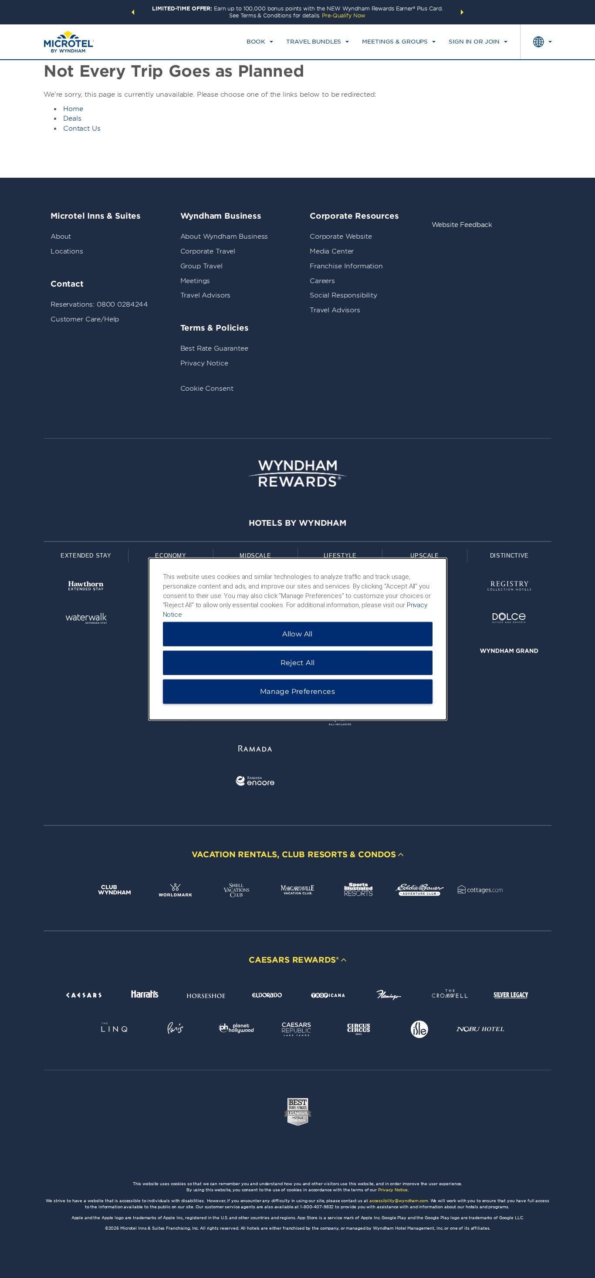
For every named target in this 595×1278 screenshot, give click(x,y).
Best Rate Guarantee (214, 348)
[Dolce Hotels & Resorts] (509, 619)
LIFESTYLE (340, 555)
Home (73, 109)
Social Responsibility (343, 295)
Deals (72, 118)
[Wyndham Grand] (509, 652)
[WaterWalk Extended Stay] (86, 619)
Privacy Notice (204, 363)
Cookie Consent (206, 388)
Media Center (332, 251)
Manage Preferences (297, 691)
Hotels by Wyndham (297, 522)
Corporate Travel (208, 251)
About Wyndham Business (224, 236)
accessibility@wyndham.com (398, 1200)
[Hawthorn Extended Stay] (86, 587)
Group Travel (201, 266)
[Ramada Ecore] (255, 782)
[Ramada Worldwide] (255, 749)
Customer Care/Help (85, 319)
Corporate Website (341, 236)
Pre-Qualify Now (343, 15)
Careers (322, 281)
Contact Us (82, 128)
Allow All (297, 633)
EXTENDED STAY (86, 555)
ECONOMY (170, 555)
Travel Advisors (205, 295)
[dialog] (297, 639)
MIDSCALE (255, 555)
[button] (133, 12)
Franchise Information (346, 266)
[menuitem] (260, 41)
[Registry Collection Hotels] (509, 587)
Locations (67, 251)
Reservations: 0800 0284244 (99, 304)
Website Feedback (462, 225)
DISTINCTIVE (509, 555)
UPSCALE (424, 555)
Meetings (195, 281)
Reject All (298, 662)
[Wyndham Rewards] (297, 473)
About (61, 236)
